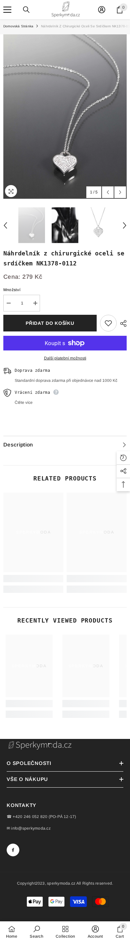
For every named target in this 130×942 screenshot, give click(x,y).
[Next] (120, 192)
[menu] (7, 10)
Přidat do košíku (50, 323)
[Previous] (108, 192)
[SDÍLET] (122, 323)
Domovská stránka (18, 26)
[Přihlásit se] (101, 9)
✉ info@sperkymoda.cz (29, 828)
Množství (11, 289)
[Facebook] (13, 850)
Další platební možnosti (65, 358)
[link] (33, 578)
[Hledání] (26, 10)
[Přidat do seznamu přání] (108, 323)
